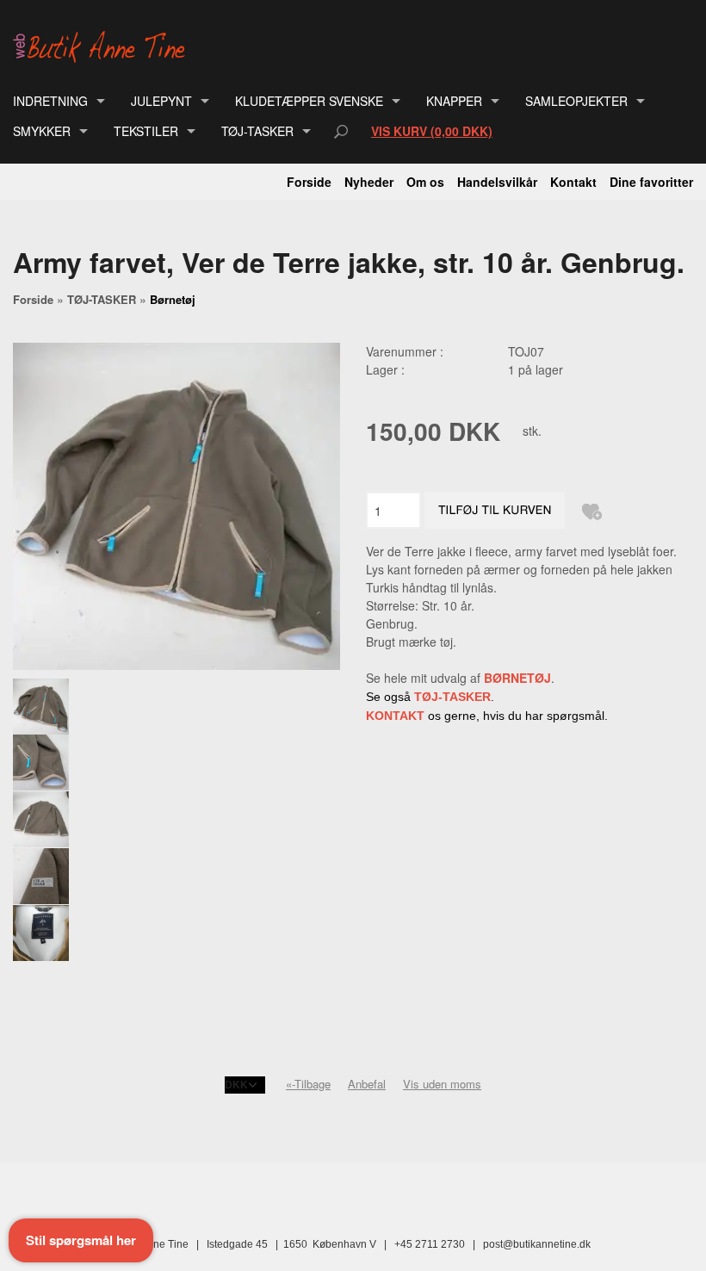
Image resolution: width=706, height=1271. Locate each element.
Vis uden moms (442, 1084)
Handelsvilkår (497, 181)
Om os (425, 181)
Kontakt (573, 181)
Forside (309, 181)
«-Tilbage (308, 1084)
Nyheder (368, 181)
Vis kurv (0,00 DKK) (431, 131)
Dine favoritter (651, 181)
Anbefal (367, 1084)
